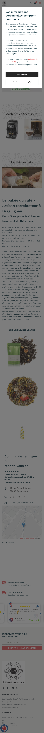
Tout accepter (22, 74)
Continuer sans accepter (22, 82)
